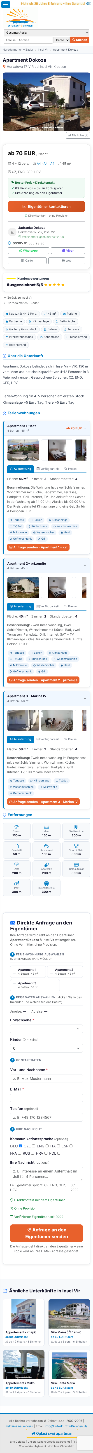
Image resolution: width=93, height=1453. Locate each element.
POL (53, 1153)
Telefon (24, 1108)
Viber (70, 250)
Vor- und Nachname (29, 1069)
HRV (40, 1153)
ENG (41, 1146)
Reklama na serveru (19, 1426)
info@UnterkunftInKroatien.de (66, 1426)
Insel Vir (43, 49)
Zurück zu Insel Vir (20, 297)
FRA (14, 1153)
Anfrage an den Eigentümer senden (46, 1233)
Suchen (81, 40)
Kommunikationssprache (39, 1139)
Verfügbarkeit (49, 468)
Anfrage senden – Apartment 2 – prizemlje (45, 680)
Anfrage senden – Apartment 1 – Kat (40, 547)
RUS (27, 1153)
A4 (39, 163)
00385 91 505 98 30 (28, 243)
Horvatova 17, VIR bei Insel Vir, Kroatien (36, 66)
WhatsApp (30, 250)
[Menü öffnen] (5, 4)
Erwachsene (22, 1020)
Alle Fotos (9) (80, 135)
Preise (72, 468)
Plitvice (77, 1441)
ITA (53, 1146)
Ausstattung (22, 468)
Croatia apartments (58, 1441)
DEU (14, 1146)
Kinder (24, 1039)
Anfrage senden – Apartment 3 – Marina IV (45, 802)
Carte (29, 260)
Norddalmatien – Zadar (18, 49)
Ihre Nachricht (29, 1162)
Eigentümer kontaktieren (49, 206)
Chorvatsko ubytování (32, 1446)
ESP (66, 1146)
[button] (46, 282)
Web (69, 260)
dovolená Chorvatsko (61, 1446)
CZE (28, 1146)
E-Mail (17, 1089)
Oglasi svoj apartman (54, 1433)
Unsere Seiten (36, 1441)
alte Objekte (17, 1441)
